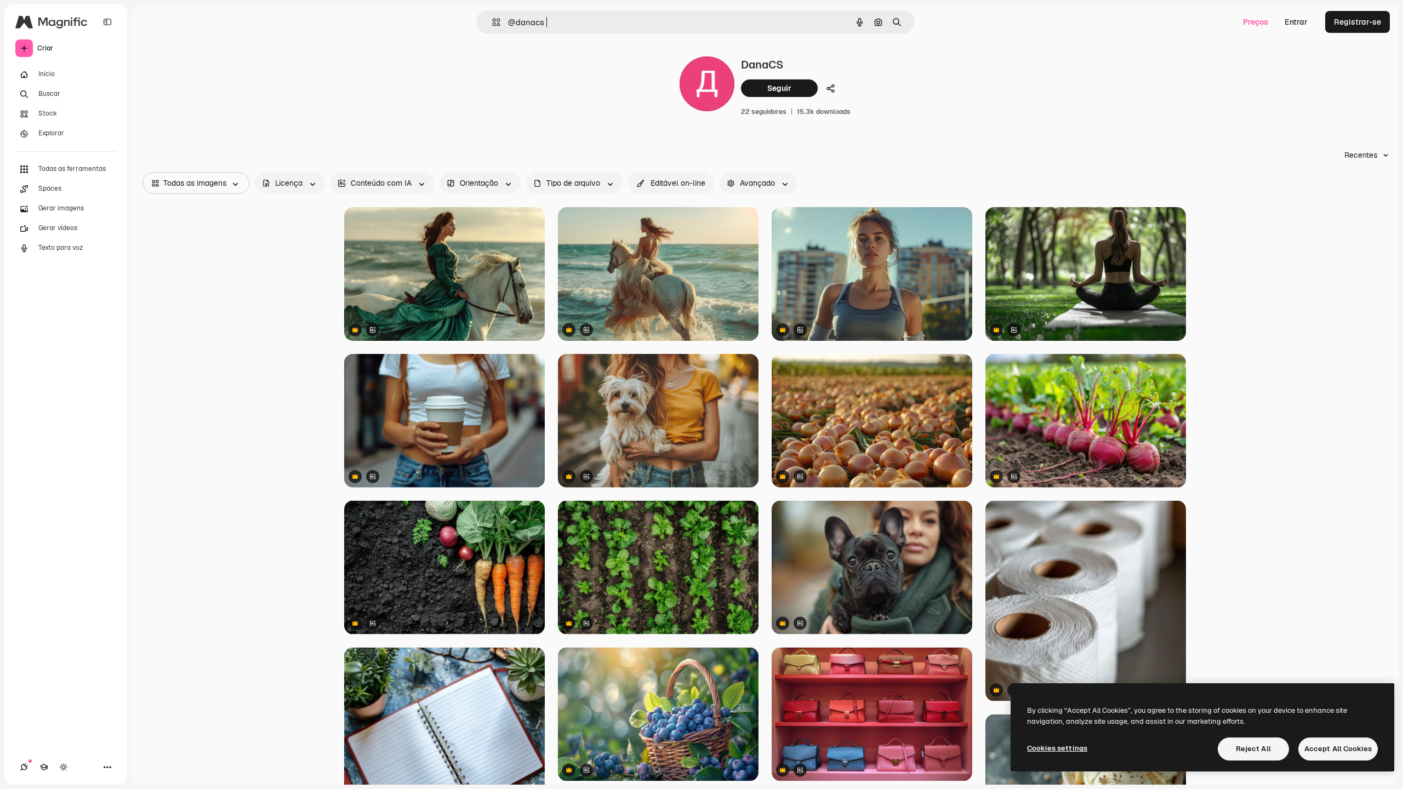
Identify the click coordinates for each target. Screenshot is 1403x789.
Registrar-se (1357, 22)
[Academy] (44, 767)
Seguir (779, 88)
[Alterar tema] (63, 767)
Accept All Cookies (1338, 748)
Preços (1255, 22)
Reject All (1253, 748)
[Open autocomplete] (492, 22)
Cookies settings (1057, 748)
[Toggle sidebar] (107, 22)
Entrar (1296, 22)
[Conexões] (24, 767)
